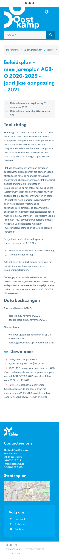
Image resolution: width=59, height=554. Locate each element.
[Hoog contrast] (47, 12)
